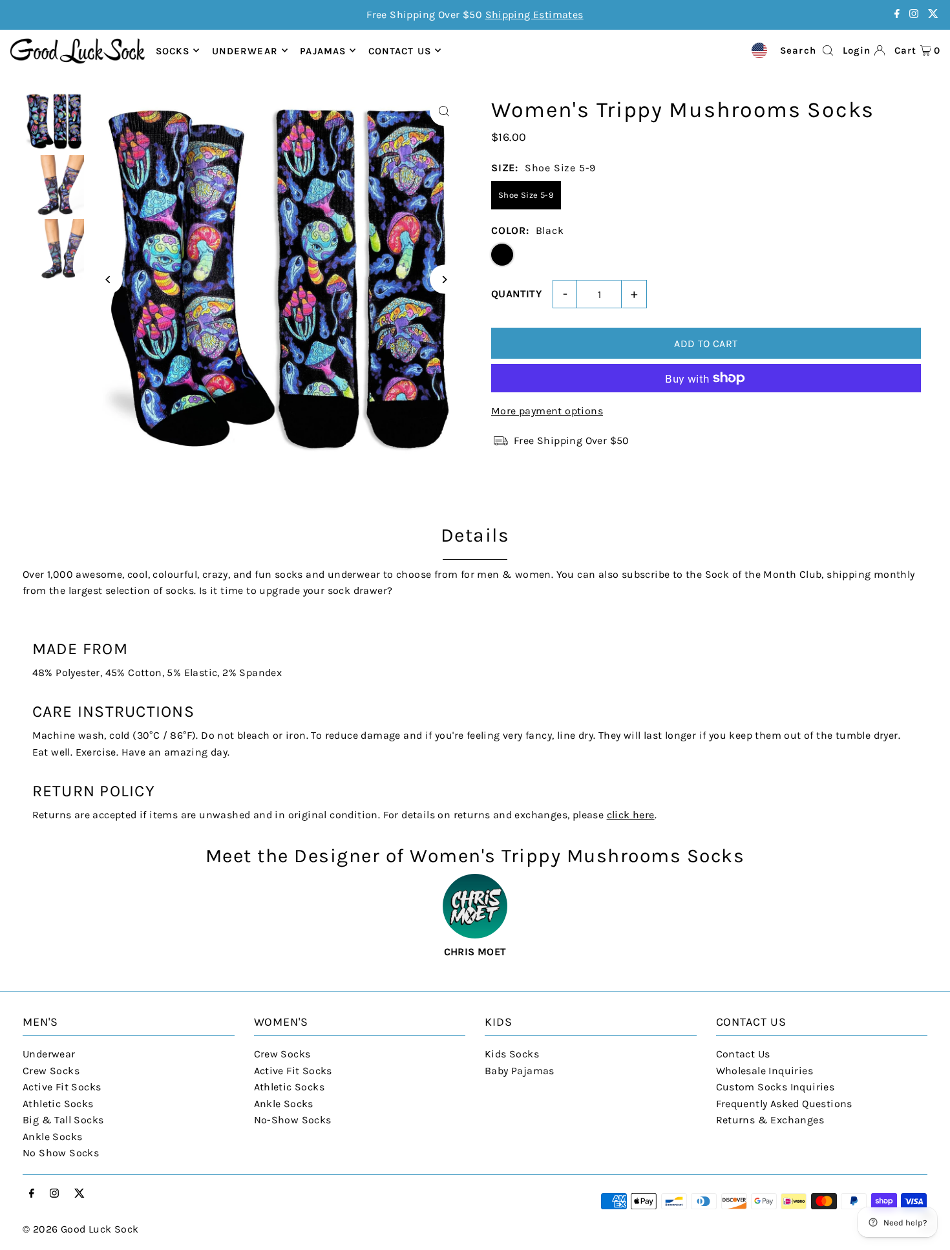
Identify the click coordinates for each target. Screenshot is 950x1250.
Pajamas (323, 50)
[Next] (444, 279)
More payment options (547, 411)
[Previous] (108, 279)
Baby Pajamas (519, 1071)
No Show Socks (61, 1153)
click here (631, 815)
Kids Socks (512, 1054)
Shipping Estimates (534, 14)
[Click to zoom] (444, 111)
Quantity (516, 294)
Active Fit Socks (62, 1087)
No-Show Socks (293, 1120)
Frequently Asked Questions (784, 1103)
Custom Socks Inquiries (775, 1087)
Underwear (245, 50)
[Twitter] (933, 14)
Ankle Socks (52, 1136)
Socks (173, 50)
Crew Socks (51, 1071)
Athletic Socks (58, 1103)
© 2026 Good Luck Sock (80, 1229)
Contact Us (743, 1054)
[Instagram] (913, 14)
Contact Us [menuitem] (399, 50)
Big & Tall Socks (63, 1120)
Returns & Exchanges (770, 1120)
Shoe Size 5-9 (526, 195)
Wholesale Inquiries (765, 1071)
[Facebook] (897, 14)
